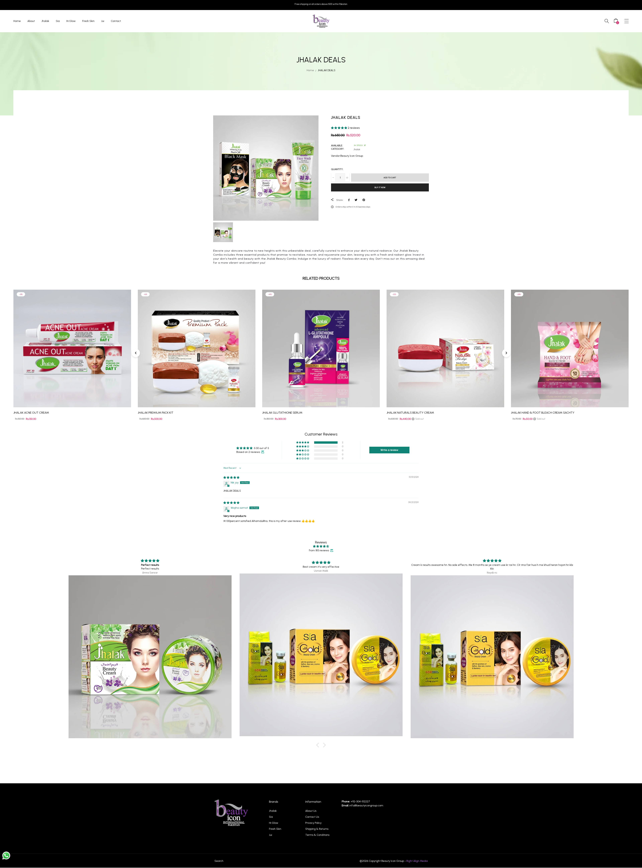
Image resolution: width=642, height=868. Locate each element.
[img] (231, 477)
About (31, 21)
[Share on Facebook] (349, 199)
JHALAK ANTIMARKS (524, 412)
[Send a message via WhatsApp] (6, 855)
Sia (58, 21)
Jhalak (45, 21)
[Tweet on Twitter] (357, 199)
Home (17, 21)
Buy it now (379, 187)
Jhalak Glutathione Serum (158, 412)
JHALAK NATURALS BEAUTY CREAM (286, 412)
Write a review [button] (389, 450)
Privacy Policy (313, 822)
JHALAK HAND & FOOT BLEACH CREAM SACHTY (418, 412)
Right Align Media (417, 860)
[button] (339, 127)
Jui (102, 21)
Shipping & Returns (316, 828)
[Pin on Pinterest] (364, 199)
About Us (310, 810)
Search (219, 860)
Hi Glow (71, 21)
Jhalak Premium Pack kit (31, 412)
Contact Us (312, 816)
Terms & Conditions (317, 834)
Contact (116, 21)
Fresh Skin (88, 21)
